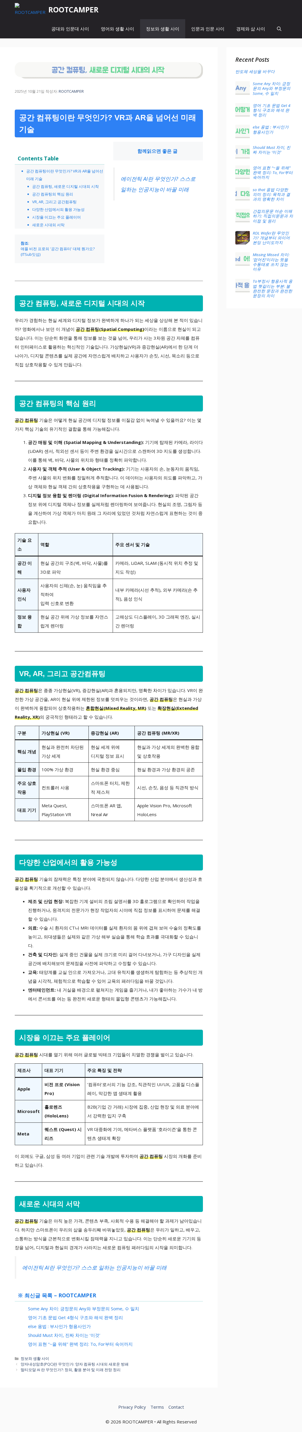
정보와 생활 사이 (162, 29)
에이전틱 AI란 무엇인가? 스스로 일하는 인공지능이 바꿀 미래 (94, 1267)
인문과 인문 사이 (207, 29)
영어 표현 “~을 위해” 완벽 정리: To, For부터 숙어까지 (80, 1344)
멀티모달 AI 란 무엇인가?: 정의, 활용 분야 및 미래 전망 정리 (71, 1369)
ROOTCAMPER (73, 9)
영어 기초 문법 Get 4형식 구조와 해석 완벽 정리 (75, 1317)
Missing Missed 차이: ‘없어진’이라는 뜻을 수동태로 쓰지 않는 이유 (271, 262)
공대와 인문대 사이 (70, 29)
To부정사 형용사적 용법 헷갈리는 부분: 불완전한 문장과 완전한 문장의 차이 (273, 288)
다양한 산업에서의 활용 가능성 (58, 209)
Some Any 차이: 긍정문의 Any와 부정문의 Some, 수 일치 (83, 1308)
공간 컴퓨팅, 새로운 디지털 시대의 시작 (65, 186)
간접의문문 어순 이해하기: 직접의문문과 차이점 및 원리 (273, 216)
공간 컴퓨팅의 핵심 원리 (52, 194)
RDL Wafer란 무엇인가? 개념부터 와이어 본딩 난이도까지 (271, 237)
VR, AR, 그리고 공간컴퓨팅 (54, 201)
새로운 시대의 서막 (48, 224)
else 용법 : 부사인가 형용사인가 (59, 1326)
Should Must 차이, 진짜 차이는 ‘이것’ (64, 1335)
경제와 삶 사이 (250, 29)
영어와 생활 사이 (117, 29)
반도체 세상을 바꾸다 (255, 71)
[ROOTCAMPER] (30, 9)
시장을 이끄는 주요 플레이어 (56, 217)
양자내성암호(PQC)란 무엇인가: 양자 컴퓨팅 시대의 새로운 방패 (75, 1364)
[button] (279, 28)
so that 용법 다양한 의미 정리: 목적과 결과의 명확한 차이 (271, 194)
